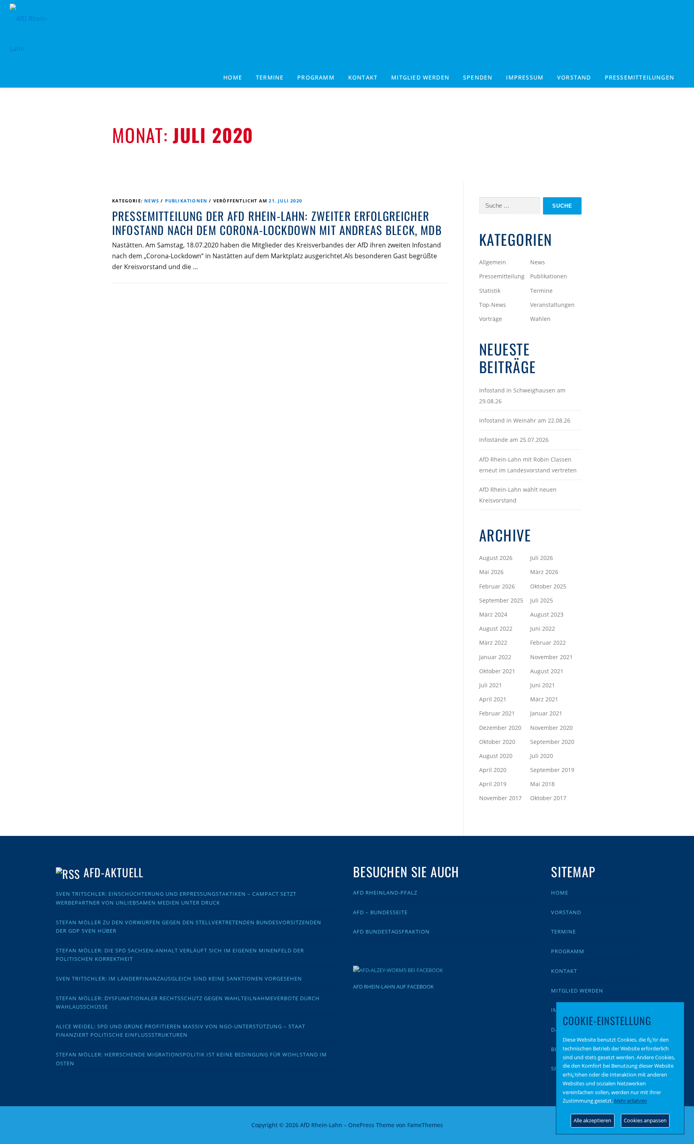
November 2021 (551, 657)
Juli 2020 (541, 756)
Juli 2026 (541, 558)
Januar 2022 (495, 657)
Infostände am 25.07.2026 (514, 439)
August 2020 (495, 756)
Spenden (477, 77)
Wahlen (540, 319)
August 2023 (546, 614)
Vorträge (490, 319)
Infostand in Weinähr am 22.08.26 (524, 420)
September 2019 (552, 770)
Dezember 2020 (500, 727)
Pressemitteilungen (639, 77)
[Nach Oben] (554, 1120)
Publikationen (186, 201)
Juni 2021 (542, 685)
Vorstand (574, 77)
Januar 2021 (546, 713)
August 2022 (495, 628)
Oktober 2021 (497, 671)
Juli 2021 (490, 685)
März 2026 (544, 572)
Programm (567, 951)
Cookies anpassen (645, 1120)
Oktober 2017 (548, 798)
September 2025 (501, 600)
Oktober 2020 (497, 742)
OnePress (361, 1125)
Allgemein (492, 262)
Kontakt (363, 77)
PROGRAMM (316, 77)
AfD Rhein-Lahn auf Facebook (393, 986)
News (151, 201)
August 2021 (546, 671)
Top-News (492, 304)
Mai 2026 (491, 572)
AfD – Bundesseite (380, 912)
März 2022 (493, 642)
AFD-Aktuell (113, 872)
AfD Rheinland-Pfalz (385, 892)
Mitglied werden (420, 77)
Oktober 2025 (548, 586)
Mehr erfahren (630, 1100)
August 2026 (495, 558)
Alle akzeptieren (592, 1120)
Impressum (524, 77)
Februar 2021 (497, 713)
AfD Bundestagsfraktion (391, 931)
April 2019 (492, 784)
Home (232, 77)
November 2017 (500, 798)
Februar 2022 (548, 642)
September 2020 (552, 742)
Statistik (489, 290)
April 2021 (492, 699)
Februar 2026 (497, 586)
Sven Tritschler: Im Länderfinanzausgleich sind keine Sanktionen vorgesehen (179, 978)
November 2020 (551, 727)
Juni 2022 (542, 628)
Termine (270, 77)
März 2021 (544, 699)
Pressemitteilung (502, 276)
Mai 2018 (542, 784)
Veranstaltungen (552, 304)
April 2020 (492, 770)
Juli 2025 (541, 600)
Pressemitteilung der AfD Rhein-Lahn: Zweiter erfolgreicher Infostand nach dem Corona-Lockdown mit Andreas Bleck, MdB (277, 222)
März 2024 (493, 614)
